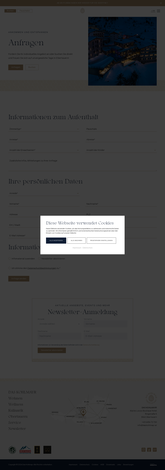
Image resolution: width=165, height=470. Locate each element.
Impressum (77, 248)
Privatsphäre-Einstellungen (101, 240)
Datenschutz (87, 248)
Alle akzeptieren (56, 240)
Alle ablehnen (76, 240)
